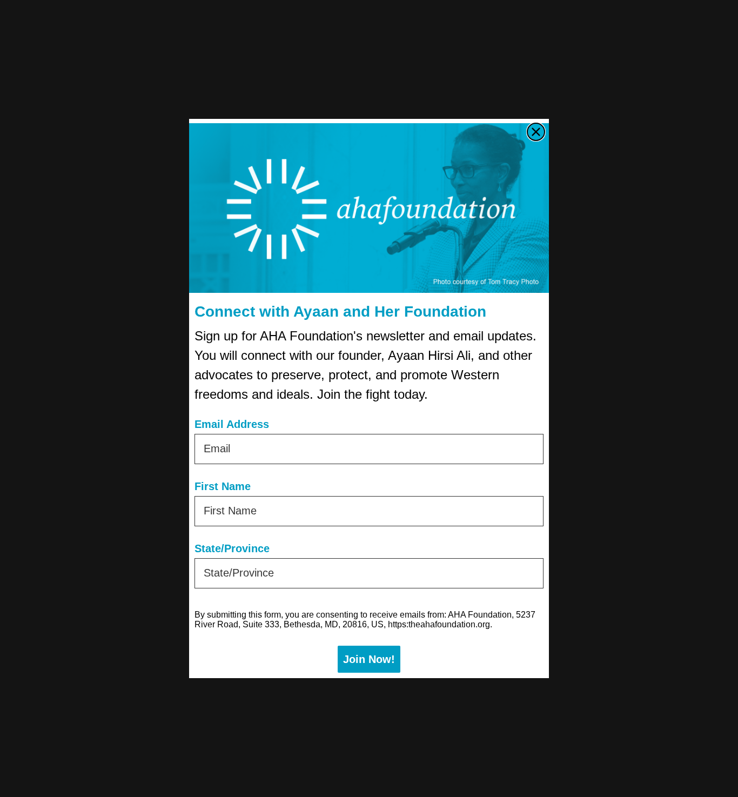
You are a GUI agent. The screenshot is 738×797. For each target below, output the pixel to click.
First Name (222, 486)
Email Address (231, 424)
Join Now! (369, 659)
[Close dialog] (536, 131)
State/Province (232, 548)
